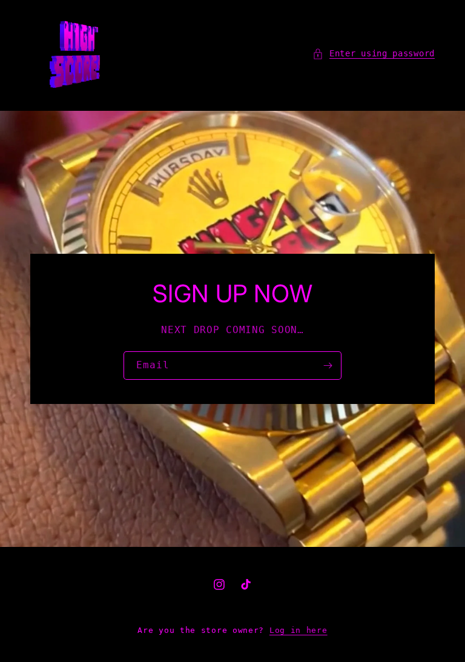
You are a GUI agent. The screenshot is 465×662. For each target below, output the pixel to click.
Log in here (298, 630)
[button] (373, 53)
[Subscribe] (327, 365)
